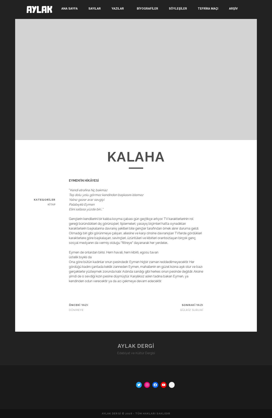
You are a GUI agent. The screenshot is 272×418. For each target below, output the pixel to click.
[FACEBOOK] (155, 385)
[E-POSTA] (172, 385)
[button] (118, 8)
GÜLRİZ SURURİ (191, 310)
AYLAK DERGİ (136, 346)
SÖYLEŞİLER (178, 8)
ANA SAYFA (69, 8)
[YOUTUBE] (163, 385)
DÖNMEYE (76, 310)
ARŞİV (233, 8)
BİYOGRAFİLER (147, 8)
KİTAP (51, 204)
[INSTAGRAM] (147, 385)
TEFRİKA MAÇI (208, 8)
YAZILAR (118, 8)
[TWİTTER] (139, 385)
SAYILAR (94, 8)
